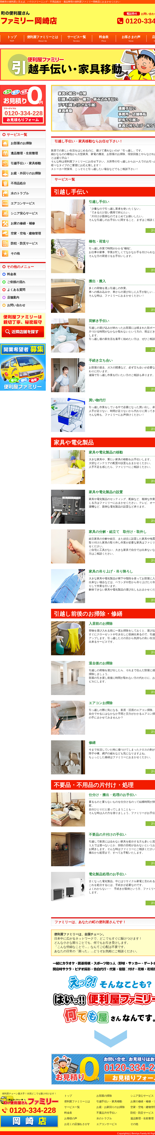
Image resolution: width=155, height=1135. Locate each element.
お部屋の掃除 (104, 1095)
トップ (11, 38)
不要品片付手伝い (106, 1112)
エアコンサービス (23, 203)
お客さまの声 (131, 38)
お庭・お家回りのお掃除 (110, 1107)
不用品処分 (18, 183)
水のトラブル (20, 193)
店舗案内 (13, 297)
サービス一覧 (76, 38)
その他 (15, 253)
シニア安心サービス (24, 213)
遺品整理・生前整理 (24, 153)
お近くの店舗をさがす (77, 1124)
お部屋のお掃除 (21, 143)
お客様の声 (70, 1118)
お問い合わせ (16, 305)
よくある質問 (16, 289)
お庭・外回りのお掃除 (26, 173)
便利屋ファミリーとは (42, 38)
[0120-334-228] (23, 124)
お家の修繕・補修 (23, 223)
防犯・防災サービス (24, 243)
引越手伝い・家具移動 (26, 163)
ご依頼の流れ (16, 282)
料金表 (103, 38)
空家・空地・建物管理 (26, 233)
